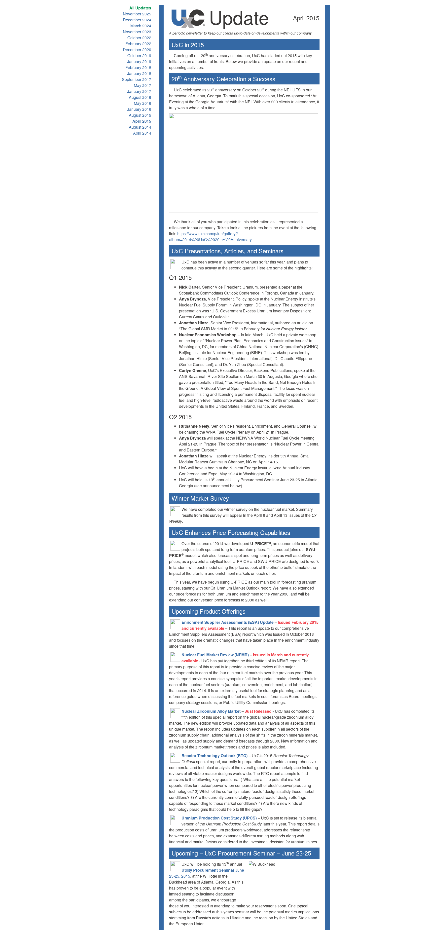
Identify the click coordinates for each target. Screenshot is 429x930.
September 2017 (136, 79)
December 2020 (137, 49)
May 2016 (142, 103)
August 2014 (140, 127)
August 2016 (140, 97)
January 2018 (139, 73)
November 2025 (137, 14)
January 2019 (139, 61)
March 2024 (140, 26)
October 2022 (139, 37)
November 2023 (137, 32)
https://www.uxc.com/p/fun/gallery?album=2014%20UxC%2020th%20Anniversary (210, 236)
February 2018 (138, 67)
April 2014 (142, 133)
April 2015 (141, 121)
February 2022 (138, 43)
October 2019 (139, 55)
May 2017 (142, 85)
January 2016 (139, 109)
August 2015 (140, 115)
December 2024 (137, 20)
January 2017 (139, 91)
